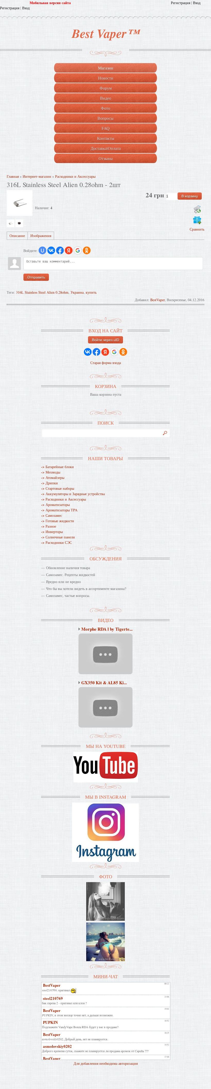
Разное (48, 526)
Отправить (36, 277)
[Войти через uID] (42, 250)
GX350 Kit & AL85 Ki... (104, 682)
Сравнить (197, 229)
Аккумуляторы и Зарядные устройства (73, 493)
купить (91, 292)
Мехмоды (50, 472)
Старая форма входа (105, 362)
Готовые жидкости (57, 520)
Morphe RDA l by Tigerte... (107, 629)
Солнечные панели (58, 537)
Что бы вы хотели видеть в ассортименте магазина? (86, 588)
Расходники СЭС (56, 542)
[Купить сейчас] (197, 209)
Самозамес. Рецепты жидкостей (70, 574)
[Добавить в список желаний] (197, 220)
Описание (17, 235)
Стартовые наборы (57, 488)
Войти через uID (105, 340)
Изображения (40, 235)
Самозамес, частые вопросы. (68, 595)
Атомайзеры (52, 477)
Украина (77, 292)
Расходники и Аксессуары (63, 499)
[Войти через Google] (78, 250)
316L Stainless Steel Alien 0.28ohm (42, 292)
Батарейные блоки (57, 466)
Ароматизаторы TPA (59, 510)
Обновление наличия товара (68, 567)
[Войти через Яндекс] (69, 250)
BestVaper (157, 299)
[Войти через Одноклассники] (87, 250)
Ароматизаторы (55, 504)
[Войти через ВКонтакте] (51, 250)
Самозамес (51, 515)
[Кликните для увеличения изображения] (19, 203)
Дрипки (49, 482)
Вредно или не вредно (63, 581)
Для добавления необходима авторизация (106, 1063)
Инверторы (52, 531)
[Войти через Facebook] (60, 250)
